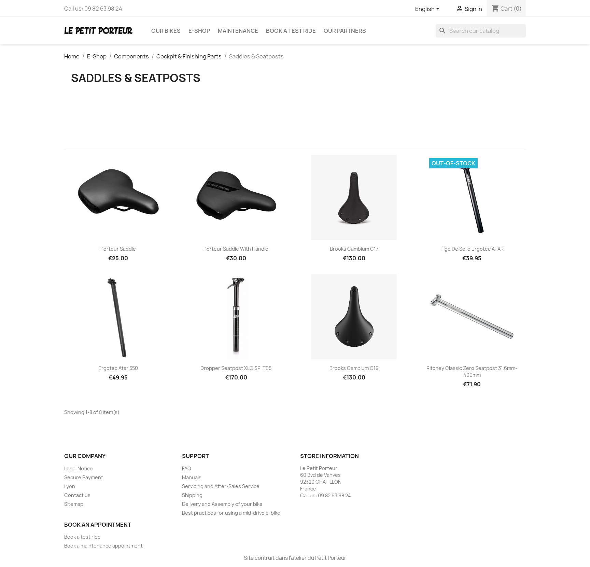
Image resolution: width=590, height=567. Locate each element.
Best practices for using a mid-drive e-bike (231, 513)
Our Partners (345, 30)
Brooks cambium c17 (354, 249)
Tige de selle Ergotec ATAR (472, 249)
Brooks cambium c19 (354, 368)
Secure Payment (83, 477)
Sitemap (73, 504)
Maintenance (238, 30)
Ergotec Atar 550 (118, 368)
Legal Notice (78, 468)
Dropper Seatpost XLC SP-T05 (235, 368)
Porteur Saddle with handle (235, 249)
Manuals (191, 477)
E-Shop (199, 30)
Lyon (69, 486)
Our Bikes (166, 30)
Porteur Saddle (118, 249)
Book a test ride (291, 30)
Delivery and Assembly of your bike (222, 504)
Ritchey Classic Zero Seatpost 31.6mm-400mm (471, 371)
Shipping (192, 495)
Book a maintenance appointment (103, 545)
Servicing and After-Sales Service (220, 486)
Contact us (77, 495)
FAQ (186, 468)
